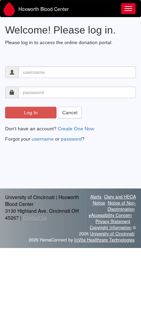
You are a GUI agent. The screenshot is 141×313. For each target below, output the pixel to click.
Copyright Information (110, 227)
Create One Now (76, 128)
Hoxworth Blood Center (43, 8)
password (71, 139)
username (43, 139)
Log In (31, 112)
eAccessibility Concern (110, 215)
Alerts (95, 197)
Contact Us (35, 217)
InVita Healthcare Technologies (104, 240)
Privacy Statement (112, 221)
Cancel (69, 112)
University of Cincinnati (112, 234)
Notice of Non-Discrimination (121, 206)
